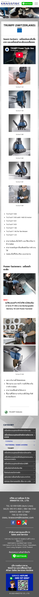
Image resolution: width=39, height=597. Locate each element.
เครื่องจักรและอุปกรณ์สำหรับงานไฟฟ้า (16, 463)
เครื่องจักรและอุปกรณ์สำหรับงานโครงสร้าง (17, 453)
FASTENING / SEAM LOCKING (16, 445)
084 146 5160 (30, 508)
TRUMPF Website (15, 412)
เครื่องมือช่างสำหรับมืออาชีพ (13, 468)
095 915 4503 (16, 508)
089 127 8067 (24, 511)
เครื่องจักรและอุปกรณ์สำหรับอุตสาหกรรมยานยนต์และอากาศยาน (18, 458)
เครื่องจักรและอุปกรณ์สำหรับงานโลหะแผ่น (17, 430)
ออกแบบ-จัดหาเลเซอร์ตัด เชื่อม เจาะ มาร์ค (17, 481)
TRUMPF (11, 448)
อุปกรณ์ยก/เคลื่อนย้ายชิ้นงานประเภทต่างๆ (17, 477)
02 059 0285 (16, 506)
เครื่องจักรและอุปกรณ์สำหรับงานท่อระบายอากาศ (18, 436)
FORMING (9, 441)
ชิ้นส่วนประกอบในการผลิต (12, 472)
